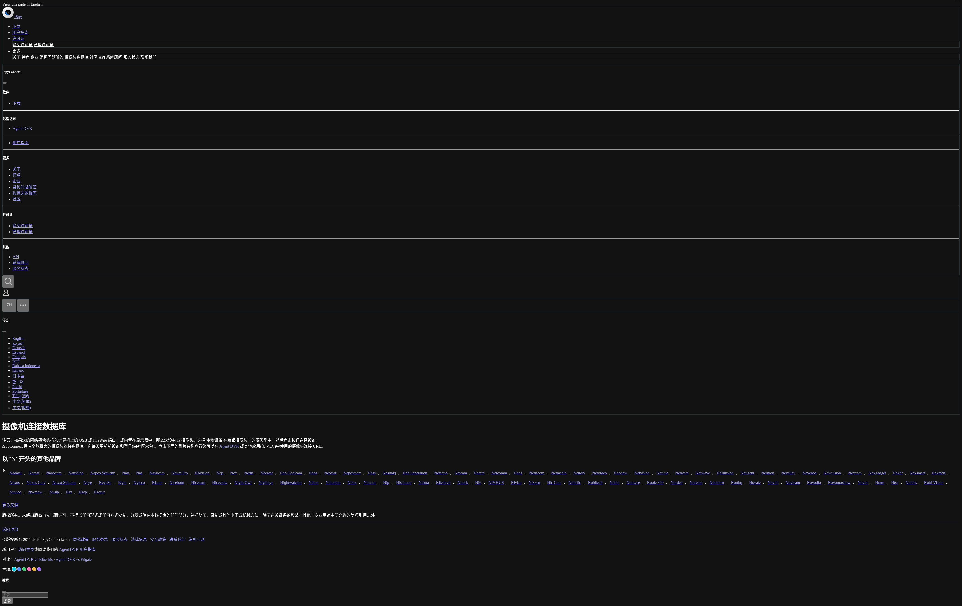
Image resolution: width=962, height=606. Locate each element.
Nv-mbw (35, 492)
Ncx (233, 473)
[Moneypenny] (29, 569)
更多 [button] (16, 51)
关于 (17, 57)
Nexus (14, 482)
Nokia (614, 482)
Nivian (516, 482)
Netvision (642, 473)
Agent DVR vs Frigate (74, 559)
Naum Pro (180, 473)
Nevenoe (809, 473)
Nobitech (595, 482)
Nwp (83, 492)
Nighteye (266, 482)
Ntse (894, 482)
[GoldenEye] (34, 569)
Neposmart (352, 473)
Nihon (314, 482)
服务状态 (131, 57)
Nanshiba (75, 473)
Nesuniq (389, 473)
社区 (94, 57)
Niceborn (176, 482)
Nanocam (53, 473)
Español (18, 352)
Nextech (938, 473)
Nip (386, 482)
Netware (682, 473)
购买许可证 (23, 45)
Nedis (248, 473)
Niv (478, 482)
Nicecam (198, 482)
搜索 (7, 601)
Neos (313, 473)
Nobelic (574, 482)
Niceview (219, 482)
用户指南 (20, 32)
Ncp (219, 473)
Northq (736, 482)
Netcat (479, 473)
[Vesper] (39, 569)
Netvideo (599, 473)
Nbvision (202, 473)
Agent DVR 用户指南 (77, 549)
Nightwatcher (291, 482)
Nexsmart (917, 473)
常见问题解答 (52, 57)
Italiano (18, 370)
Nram (879, 482)
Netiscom (536, 473)
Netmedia (558, 473)
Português (20, 391)
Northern (716, 482)
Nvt (69, 492)
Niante (157, 482)
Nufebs (911, 482)
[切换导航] (23, 305)
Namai (34, 473)
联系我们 (148, 57)
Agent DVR (22, 128)
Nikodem (333, 482)
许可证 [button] (18, 38)
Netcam (461, 473)
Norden (677, 482)
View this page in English (22, 4)
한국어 (18, 382)
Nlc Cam (554, 482)
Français (19, 357)
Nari (125, 473)
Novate (755, 482)
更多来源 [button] (10, 505)
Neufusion (725, 473)
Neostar (330, 473)
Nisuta (424, 482)
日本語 (18, 376)
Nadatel (15, 473)
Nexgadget (877, 473)
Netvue (662, 473)
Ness (372, 473)
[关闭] (5, 83)
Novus (863, 482)
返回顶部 (10, 529)
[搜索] (8, 281)
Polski (17, 387)
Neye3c (105, 482)
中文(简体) (21, 401)
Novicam (792, 482)
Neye (87, 482)
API (102, 57)
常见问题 (197, 539)
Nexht (898, 473)
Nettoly (579, 473)
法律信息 (139, 539)
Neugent (747, 473)
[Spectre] (14, 569)
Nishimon (404, 482)
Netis (518, 473)
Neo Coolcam (291, 473)
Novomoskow (839, 482)
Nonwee (633, 482)
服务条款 (100, 539)
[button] (6, 296)
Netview (620, 473)
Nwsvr (99, 492)
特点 (26, 57)
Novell (773, 482)
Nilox (351, 482)
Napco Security (102, 473)
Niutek (462, 482)
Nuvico (15, 492)
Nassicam (157, 473)
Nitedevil (443, 482)
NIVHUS (496, 482)
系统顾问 (114, 57)
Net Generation (415, 473)
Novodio (814, 482)
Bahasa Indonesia (26, 366)
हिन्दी (16, 361)
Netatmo (441, 473)
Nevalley (788, 473)
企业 (35, 57)
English (18, 338)
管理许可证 (44, 45)
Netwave (703, 473)
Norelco (696, 482)
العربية (17, 343)
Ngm (122, 482)
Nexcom (855, 473)
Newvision (832, 473)
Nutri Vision (933, 482)
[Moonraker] (19, 569)
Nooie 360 (655, 482)
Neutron (767, 473)
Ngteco (139, 482)
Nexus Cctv (36, 482)
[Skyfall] (24, 569)
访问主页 (26, 549)
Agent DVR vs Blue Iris (33, 559)
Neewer (266, 473)
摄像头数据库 (77, 57)
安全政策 (158, 539)
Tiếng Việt (20, 396)
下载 (16, 26)
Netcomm (499, 473)
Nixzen (534, 482)
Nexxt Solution (64, 482)
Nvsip (54, 492)
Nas (139, 473)
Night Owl (243, 482)
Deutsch (18, 348)
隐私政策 (81, 539)
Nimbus (370, 482)
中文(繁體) (21, 408)
